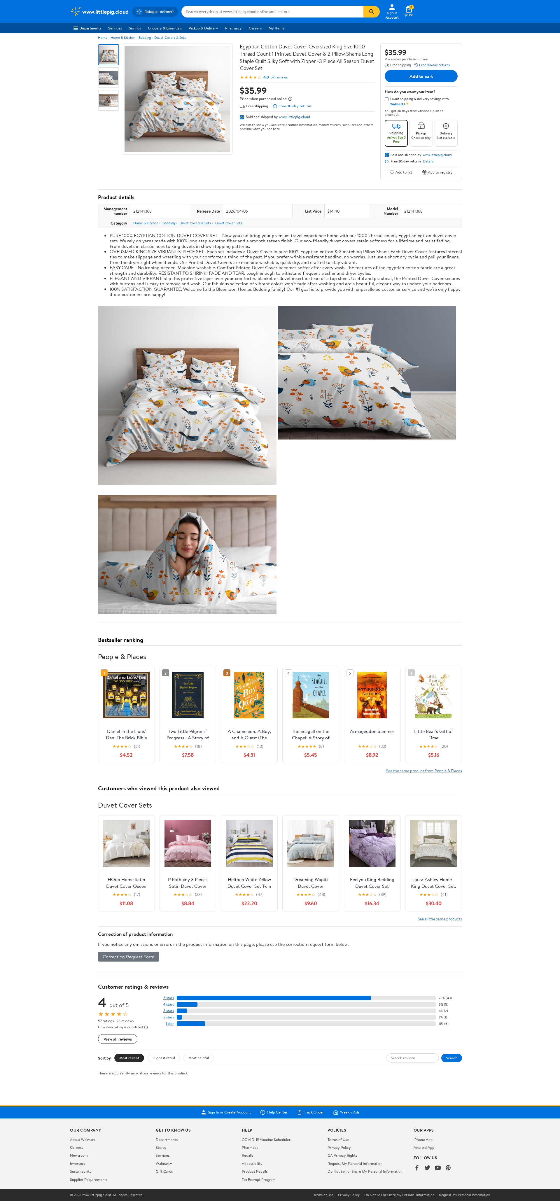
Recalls (247, 1155)
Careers (255, 28)
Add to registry (440, 172)
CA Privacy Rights (342, 1155)
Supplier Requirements (88, 1179)
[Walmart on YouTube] (438, 1168)
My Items (276, 28)
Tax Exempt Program (259, 1179)
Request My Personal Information (355, 1163)
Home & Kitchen (123, 37)
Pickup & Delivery (203, 28)
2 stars (168, 1017)
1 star (170, 1023)
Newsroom (79, 1155)
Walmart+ (164, 1163)
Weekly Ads (349, 1112)
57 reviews (279, 77)
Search (451, 1057)
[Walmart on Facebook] (417, 1168)
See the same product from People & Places (424, 770)
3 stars (168, 1011)
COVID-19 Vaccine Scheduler (266, 1139)
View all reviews (118, 1039)
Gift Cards (164, 1171)
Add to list (404, 172)
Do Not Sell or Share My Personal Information (365, 1171)
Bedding (145, 37)
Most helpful (198, 1057)
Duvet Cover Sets (228, 222)
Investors (77, 1163)
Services (115, 28)
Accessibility (252, 1163)
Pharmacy (233, 28)
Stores (161, 1147)
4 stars (168, 1004)
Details (428, 161)
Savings (135, 28)
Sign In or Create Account (229, 1112)
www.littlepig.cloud (294, 116)
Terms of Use (338, 1139)
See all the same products (440, 919)
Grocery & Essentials (165, 28)
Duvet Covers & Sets (170, 37)
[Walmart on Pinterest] (448, 1168)
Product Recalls (254, 1171)
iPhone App (423, 1139)
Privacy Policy (339, 1147)
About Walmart (82, 1139)
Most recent (129, 1057)
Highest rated (164, 1057)
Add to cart (421, 76)
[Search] (371, 11)
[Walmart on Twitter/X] (427, 1168)
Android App (424, 1147)
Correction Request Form (128, 956)
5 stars (168, 998)
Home (102, 37)
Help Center (277, 1112)
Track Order (314, 1112)
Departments (90, 28)
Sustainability (81, 1171)
